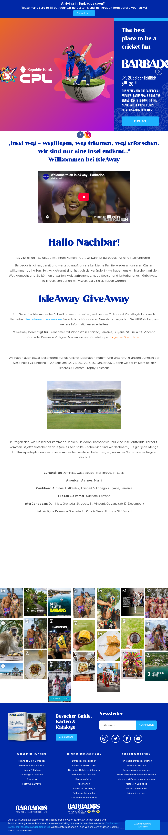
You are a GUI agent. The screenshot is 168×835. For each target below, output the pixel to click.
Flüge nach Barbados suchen (136, 761)
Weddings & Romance (31, 775)
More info (140, 121)
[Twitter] (115, 739)
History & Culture (32, 770)
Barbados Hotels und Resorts (84, 770)
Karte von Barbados (136, 784)
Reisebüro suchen (136, 766)
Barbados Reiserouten (84, 766)
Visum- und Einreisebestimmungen (136, 779)
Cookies (110, 823)
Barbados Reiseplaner (84, 761)
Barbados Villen (83, 779)
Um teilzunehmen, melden (43, 319)
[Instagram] (104, 739)
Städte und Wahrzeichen (84, 798)
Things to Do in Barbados (31, 761)
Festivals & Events (31, 784)
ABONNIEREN (146, 725)
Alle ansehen (66, 737)
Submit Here (84, 13)
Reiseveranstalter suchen (136, 770)
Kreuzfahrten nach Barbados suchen (136, 775)
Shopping (32, 779)
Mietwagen (84, 784)
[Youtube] (138, 739)
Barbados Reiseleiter (84, 793)
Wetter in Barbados (136, 789)
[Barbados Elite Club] (84, 809)
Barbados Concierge (84, 789)
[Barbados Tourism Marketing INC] (31, 809)
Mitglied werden (136, 793)
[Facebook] (127, 739)
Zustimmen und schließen (142, 825)
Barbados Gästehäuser (84, 775)
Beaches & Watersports (31, 766)
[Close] (165, 3)
